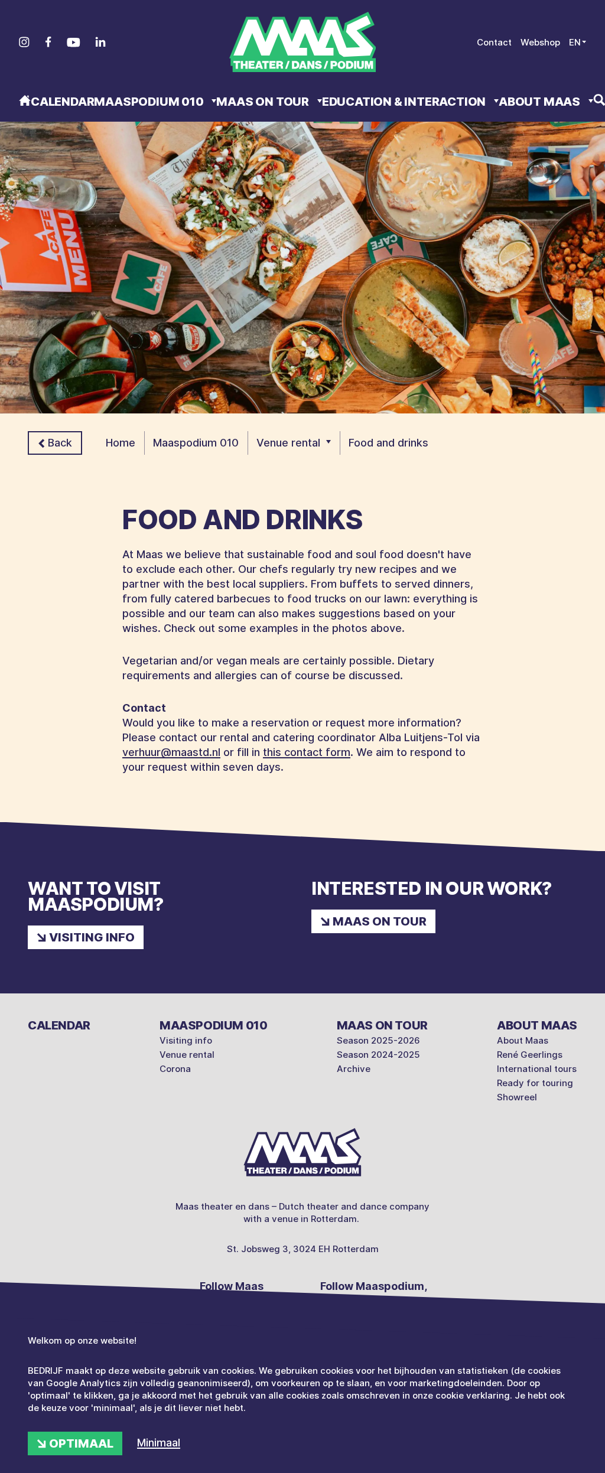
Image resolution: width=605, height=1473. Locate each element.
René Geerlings (529, 1054)
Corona (175, 1068)
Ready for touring (535, 1083)
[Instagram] (24, 42)
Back (60, 442)
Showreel (517, 1097)
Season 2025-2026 (378, 1040)
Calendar (62, 101)
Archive (353, 1068)
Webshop (540, 42)
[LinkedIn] (100, 42)
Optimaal (81, 1443)
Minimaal (158, 1442)
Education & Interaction (405, 101)
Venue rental (288, 442)
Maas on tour (263, 101)
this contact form (306, 752)
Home (120, 442)
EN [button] (575, 42)
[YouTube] (73, 42)
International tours (537, 1068)
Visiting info (92, 937)
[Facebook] (48, 42)
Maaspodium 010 (150, 101)
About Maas (541, 101)
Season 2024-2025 (378, 1054)
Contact (494, 42)
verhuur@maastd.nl (171, 752)
